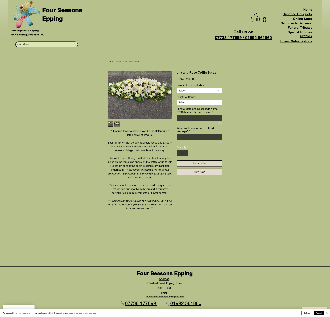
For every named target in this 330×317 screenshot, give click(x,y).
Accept (319, 313)
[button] (261, 17)
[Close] (326, 313)
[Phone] (122, 303)
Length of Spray (186, 97)
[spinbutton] (182, 153)
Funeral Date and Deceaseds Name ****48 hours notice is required (197, 110)
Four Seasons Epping (165, 273)
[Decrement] (179, 153)
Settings (307, 313)
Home (307, 9)
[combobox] (199, 90)
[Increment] (186, 153)
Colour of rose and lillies (191, 85)
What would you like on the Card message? (195, 130)
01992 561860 (185, 303)
